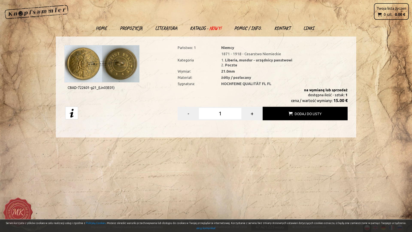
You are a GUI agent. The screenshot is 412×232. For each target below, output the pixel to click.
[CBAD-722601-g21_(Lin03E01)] (101, 63)
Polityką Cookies (96, 223)
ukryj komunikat (206, 228)
